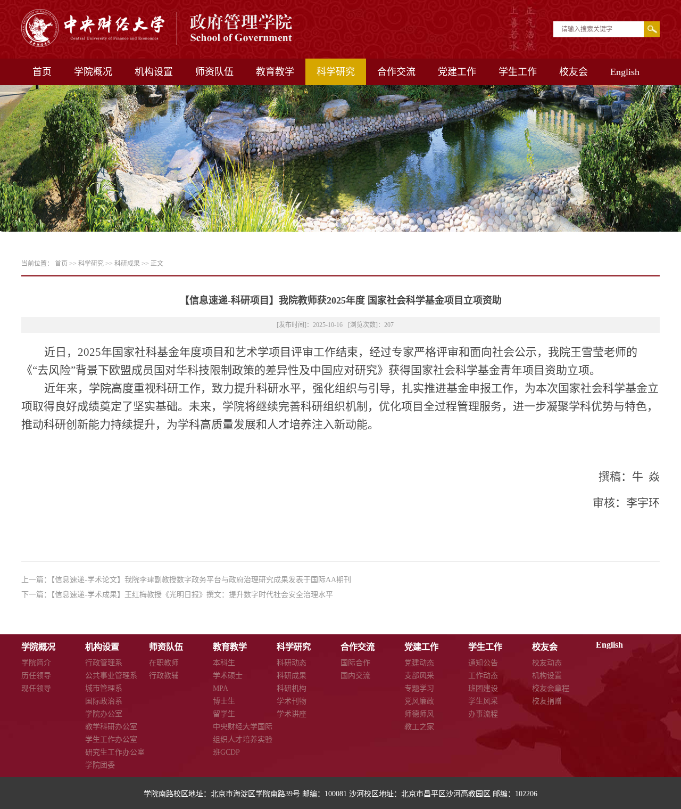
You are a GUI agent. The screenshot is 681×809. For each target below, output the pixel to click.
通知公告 (483, 663)
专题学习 (419, 688)
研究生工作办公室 (115, 752)
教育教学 (275, 72)
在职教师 (164, 663)
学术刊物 (291, 701)
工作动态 (483, 676)
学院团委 (100, 765)
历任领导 (36, 676)
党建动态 (419, 663)
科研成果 (127, 263)
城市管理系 (103, 688)
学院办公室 (103, 714)
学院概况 (93, 72)
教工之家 (419, 727)
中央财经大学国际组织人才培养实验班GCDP (242, 739)
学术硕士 (228, 676)
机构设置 (154, 72)
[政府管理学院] (157, 43)
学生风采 (483, 701)
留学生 (224, 714)
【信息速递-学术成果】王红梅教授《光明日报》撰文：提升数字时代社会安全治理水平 (192, 595)
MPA (220, 688)
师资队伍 (214, 72)
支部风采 (419, 676)
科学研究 (336, 72)
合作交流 (396, 72)
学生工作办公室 (111, 739)
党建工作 (457, 72)
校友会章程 (550, 688)
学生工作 (518, 72)
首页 (42, 72)
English (625, 72)
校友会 (573, 72)
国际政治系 (103, 701)
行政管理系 (103, 663)
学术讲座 (291, 714)
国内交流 (355, 676)
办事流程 (483, 714)
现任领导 (36, 688)
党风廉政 (419, 701)
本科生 (224, 663)
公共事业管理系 (111, 676)
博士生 (224, 701)
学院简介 (36, 663)
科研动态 (291, 663)
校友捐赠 (547, 701)
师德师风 (419, 714)
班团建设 (483, 688)
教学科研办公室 (111, 727)
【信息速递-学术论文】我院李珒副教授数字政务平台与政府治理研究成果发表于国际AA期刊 (201, 580)
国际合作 (355, 663)
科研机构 (291, 688)
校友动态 (547, 663)
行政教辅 (164, 676)
